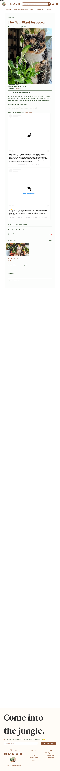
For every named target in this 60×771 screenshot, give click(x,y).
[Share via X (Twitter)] (12, 229)
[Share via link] (20, 229)
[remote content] (30, 140)
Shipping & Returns (50, 753)
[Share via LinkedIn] (16, 229)
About (34, 755)
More (48, 9)
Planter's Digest (33, 758)
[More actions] (51, 18)
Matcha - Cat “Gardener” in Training (16, 260)
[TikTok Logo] (13, 753)
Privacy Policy (51, 755)
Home (34, 753)
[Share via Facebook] (8, 229)
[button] (53, 4)
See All (50, 240)
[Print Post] (24, 229)
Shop (33, 760)
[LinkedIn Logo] (20, 753)
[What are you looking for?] (49, 4)
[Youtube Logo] (9, 753)
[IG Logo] (5, 753)
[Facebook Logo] (17, 753)
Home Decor (40, 9)
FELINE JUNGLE (13, 4)
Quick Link (51, 758)
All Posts (8, 9)
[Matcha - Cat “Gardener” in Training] (17, 249)
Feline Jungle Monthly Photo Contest (24, 9)
